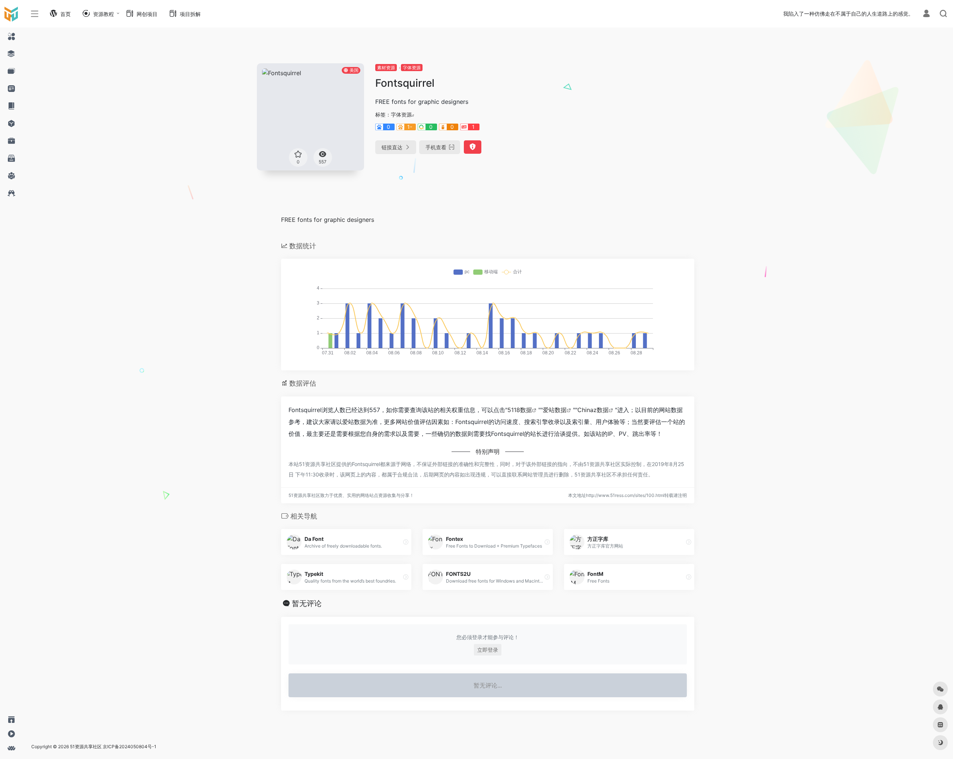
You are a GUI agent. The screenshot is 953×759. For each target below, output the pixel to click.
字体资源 (412, 67)
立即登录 (487, 650)
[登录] (926, 14)
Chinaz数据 (593, 410)
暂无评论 (307, 603)
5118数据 (519, 410)
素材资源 (386, 67)
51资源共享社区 (86, 746)
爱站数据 (555, 410)
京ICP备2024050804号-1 (129, 746)
